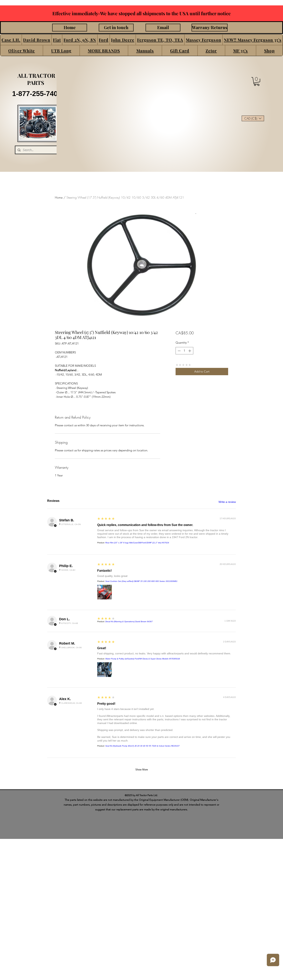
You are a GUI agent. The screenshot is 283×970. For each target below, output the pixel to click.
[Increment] (190, 350)
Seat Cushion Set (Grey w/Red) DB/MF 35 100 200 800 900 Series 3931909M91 (141, 581)
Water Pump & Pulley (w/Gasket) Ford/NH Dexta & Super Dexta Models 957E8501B (142, 659)
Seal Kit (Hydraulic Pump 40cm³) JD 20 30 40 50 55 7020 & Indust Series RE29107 (142, 746)
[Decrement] (178, 350)
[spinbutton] (184, 350)
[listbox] (253, 118)
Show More (141, 769)
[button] (11, 39)
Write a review (227, 502)
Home (59, 197)
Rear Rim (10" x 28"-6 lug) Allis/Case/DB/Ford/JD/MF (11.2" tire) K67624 (137, 543)
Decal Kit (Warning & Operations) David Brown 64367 (129, 621)
